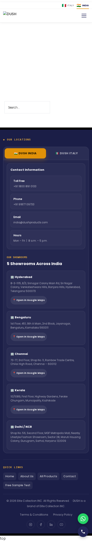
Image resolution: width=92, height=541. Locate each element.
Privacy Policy (62, 514)
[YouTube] (61, 524)
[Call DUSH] (83, 531)
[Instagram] (31, 524)
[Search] (58, 107)
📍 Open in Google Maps (29, 300)
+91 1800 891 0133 (24, 186)
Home (9, 476)
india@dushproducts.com (30, 222)
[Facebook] (41, 524)
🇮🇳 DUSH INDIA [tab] (25, 153)
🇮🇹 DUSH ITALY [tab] (66, 153)
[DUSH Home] (16, 15)
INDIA (83, 5)
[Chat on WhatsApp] (83, 518)
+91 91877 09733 (23, 204)
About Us (26, 476)
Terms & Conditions (34, 514)
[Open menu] (84, 16)
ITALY (68, 5)
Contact (69, 476)
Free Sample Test (17, 485)
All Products (48, 476)
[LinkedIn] (51, 524)
